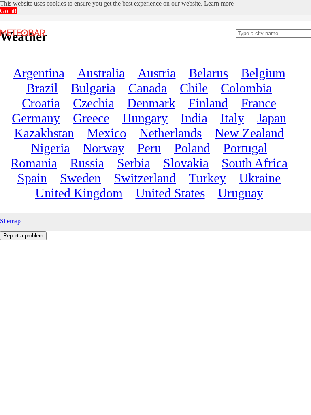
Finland (208, 103)
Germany (36, 118)
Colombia (246, 88)
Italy (232, 118)
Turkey (207, 178)
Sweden (80, 178)
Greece (91, 118)
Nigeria (50, 148)
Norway (103, 148)
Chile (194, 88)
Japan (271, 118)
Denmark (151, 103)
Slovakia (186, 163)
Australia (101, 73)
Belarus (208, 73)
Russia (87, 163)
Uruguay (240, 193)
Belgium (263, 73)
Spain (32, 178)
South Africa (255, 163)
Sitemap (10, 221)
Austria (157, 73)
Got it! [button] (8, 10)
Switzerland (145, 178)
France (258, 103)
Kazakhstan (44, 133)
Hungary (145, 118)
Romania (34, 163)
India (194, 118)
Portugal (245, 148)
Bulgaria (93, 88)
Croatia (41, 103)
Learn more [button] (219, 3)
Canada (147, 88)
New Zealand (249, 133)
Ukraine (260, 178)
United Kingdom (79, 193)
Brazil (42, 88)
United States (170, 193)
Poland (192, 148)
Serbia (133, 163)
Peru (149, 148)
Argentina (38, 73)
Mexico (106, 133)
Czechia (93, 103)
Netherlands (170, 133)
